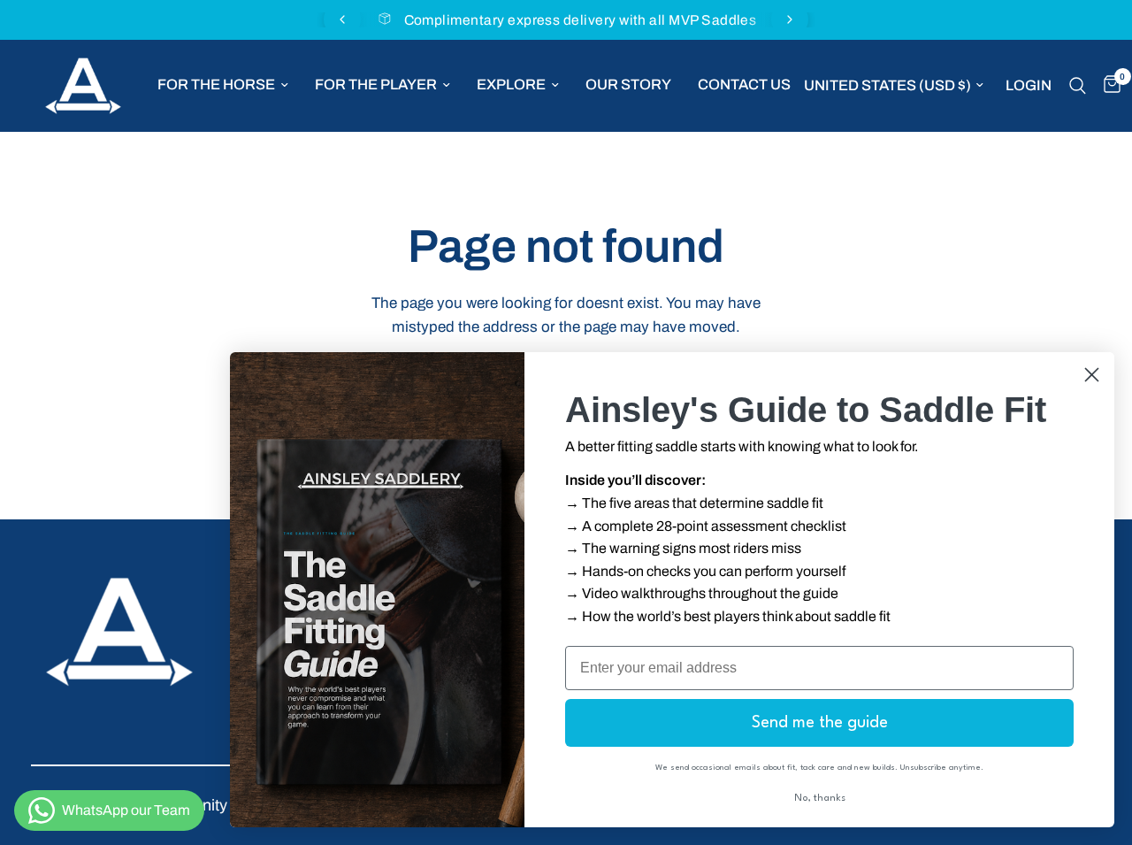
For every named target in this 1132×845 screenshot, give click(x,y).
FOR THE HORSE (216, 84)
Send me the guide (820, 723)
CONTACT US (744, 84)
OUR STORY (628, 84)
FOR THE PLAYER (376, 84)
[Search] (1077, 86)
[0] (1108, 86)
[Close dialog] (1091, 374)
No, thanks (819, 798)
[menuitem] (223, 85)
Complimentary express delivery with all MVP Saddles (580, 19)
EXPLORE (511, 84)
